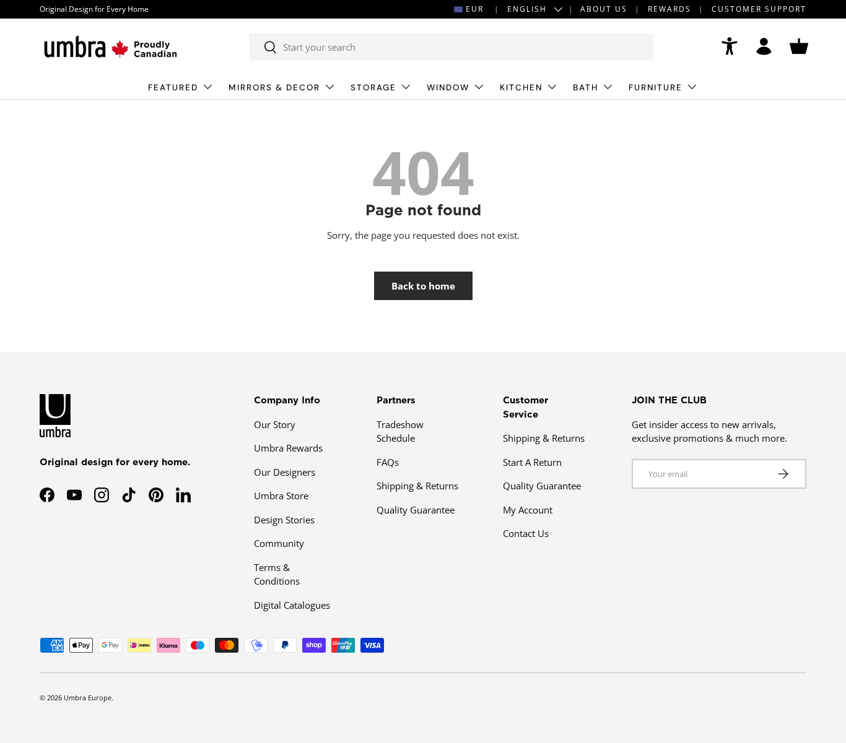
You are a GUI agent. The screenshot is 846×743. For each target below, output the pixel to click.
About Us (603, 9)
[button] (799, 46)
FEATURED (173, 87)
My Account (527, 510)
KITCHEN (521, 87)
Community (279, 543)
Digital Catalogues (292, 605)
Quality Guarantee (416, 510)
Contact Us (526, 533)
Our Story (274, 424)
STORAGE (373, 87)
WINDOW (448, 87)
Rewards (669, 9)
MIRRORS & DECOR (274, 87)
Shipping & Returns (417, 485)
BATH (585, 87)
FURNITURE (655, 87)
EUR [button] (475, 9)
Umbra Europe (87, 697)
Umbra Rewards (288, 448)
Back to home (423, 286)
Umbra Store (281, 495)
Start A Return (532, 462)
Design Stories (284, 519)
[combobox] (452, 47)
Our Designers (284, 472)
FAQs (388, 462)
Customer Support (759, 9)
